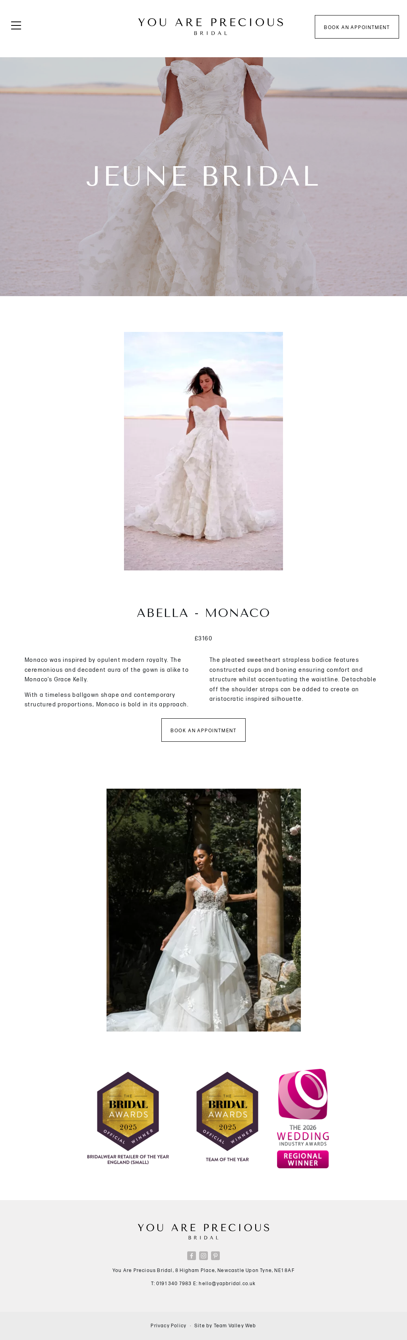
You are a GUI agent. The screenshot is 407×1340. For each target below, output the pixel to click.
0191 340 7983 (174, 1284)
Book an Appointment (203, 731)
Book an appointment (357, 28)
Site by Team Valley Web (225, 1326)
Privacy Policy (168, 1326)
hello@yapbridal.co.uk (227, 1284)
